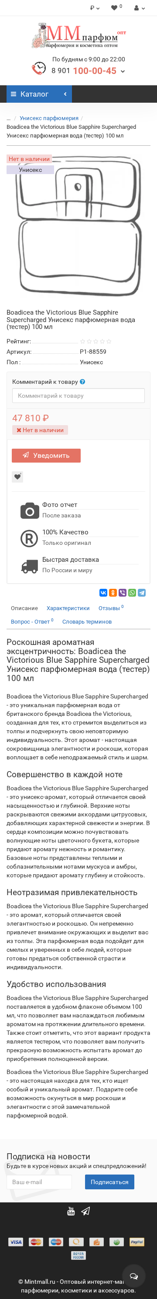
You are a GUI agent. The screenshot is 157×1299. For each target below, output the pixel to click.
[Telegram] (142, 593)
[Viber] (122, 593)
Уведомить (51, 455)
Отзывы (111, 607)
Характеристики (68, 608)
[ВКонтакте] (103, 593)
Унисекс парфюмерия (49, 118)
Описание (24, 608)
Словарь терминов (87, 621)
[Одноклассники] (113, 593)
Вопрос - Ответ (32, 621)
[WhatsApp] (132, 593)
